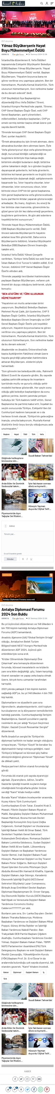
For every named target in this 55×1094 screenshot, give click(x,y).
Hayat (16, 434)
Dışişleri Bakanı (32, 972)
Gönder (10, 559)
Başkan (6, 434)
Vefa (42, 434)
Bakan (6, 972)
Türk (33, 434)
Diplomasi (17, 972)
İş (43, 972)
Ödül (25, 434)
